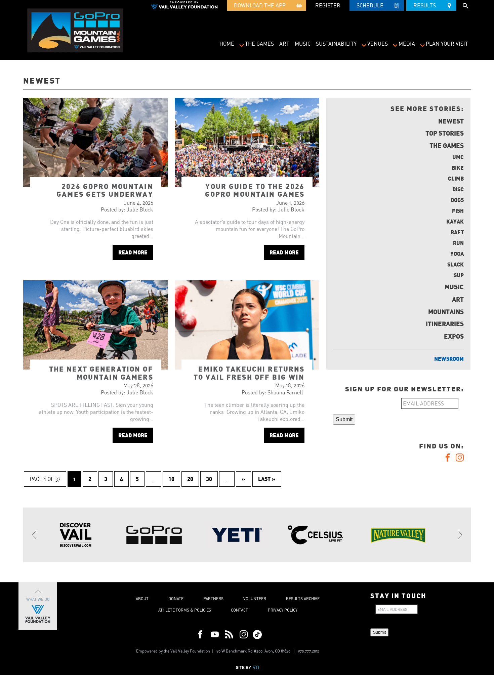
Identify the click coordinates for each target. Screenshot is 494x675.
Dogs (457, 199)
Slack (455, 264)
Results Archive (303, 598)
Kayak (455, 221)
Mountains (446, 311)
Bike (458, 167)
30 (209, 478)
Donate (175, 598)
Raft (457, 232)
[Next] (459, 534)
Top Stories (444, 133)
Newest (451, 121)
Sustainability (336, 43)
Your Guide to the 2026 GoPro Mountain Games (255, 190)
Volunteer (254, 598)
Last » (267, 478)
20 (190, 478)
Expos (454, 336)
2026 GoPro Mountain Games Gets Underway (104, 190)
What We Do (38, 599)
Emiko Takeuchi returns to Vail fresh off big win (249, 372)
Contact (239, 610)
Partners (213, 598)
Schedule (372, 5)
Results (426, 5)
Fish (458, 210)
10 (171, 478)
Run (458, 242)
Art (284, 43)
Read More (133, 252)
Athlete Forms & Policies (184, 610)
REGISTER (327, 5)
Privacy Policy (282, 610)
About (142, 598)
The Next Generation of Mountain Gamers (101, 372)
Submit (344, 419)
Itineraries (445, 324)
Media (407, 43)
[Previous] (34, 534)
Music (303, 43)
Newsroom (449, 358)
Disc (458, 189)
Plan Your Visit (447, 43)
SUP (459, 275)
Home (226, 43)
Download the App (262, 5)
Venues (377, 43)
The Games (259, 43)
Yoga (457, 253)
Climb (456, 178)
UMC (458, 156)
